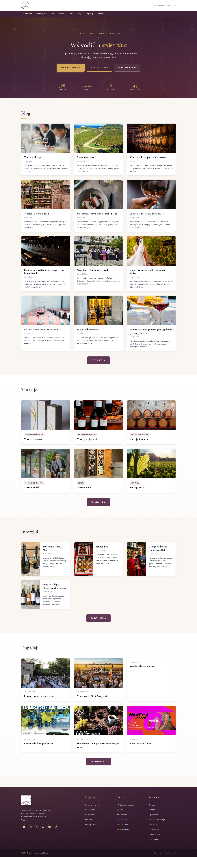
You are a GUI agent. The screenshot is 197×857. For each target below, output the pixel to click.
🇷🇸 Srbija (120, 809)
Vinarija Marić (31, 487)
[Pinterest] (43, 826)
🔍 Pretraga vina (127, 67)
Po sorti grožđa (99, 67)
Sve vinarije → (98, 502)
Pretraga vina (90, 824)
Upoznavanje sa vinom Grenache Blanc (97, 213)
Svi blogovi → (98, 360)
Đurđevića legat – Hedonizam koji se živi (54, 586)
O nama (152, 805)
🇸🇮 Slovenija (122, 819)
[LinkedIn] (49, 826)
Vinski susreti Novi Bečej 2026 (92, 696)
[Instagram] (30, 826)
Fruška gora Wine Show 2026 (39, 696)
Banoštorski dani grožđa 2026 (39, 743)
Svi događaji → (98, 761)
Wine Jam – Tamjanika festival (92, 270)
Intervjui (101, 13)
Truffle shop (102, 546)
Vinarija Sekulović (139, 439)
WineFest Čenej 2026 (141, 743)
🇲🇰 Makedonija (123, 829)
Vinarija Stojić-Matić (87, 439)
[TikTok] (55, 826)
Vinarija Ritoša (137, 487)
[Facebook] (23, 826)
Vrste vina (27, 13)
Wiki (53, 13)
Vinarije (62, 13)
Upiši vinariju (154, 814)
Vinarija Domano (33, 439)
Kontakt (152, 809)
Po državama (90, 814)
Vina (71, 13)
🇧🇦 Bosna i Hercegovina (126, 805)
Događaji (89, 13)
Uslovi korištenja (155, 834)
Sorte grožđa (41, 13)
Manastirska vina (85, 157)
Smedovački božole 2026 (142, 666)
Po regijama (90, 809)
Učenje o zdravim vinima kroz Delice (158, 548)
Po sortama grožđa (93, 805)
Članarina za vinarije (157, 819)
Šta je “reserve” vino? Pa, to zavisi (41, 329)
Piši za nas (153, 824)
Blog (79, 13)
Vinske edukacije (32, 157)
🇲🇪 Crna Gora (122, 824)
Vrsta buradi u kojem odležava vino (148, 157)
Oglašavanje (154, 829)
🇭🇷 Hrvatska (122, 814)
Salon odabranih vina (88, 329)
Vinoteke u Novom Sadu (36, 213)
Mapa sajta (153, 839)
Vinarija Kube (84, 487)
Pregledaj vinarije (71, 67)
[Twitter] (36, 826)
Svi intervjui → (98, 618)
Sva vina (88, 819)
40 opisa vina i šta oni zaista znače (147, 213)
